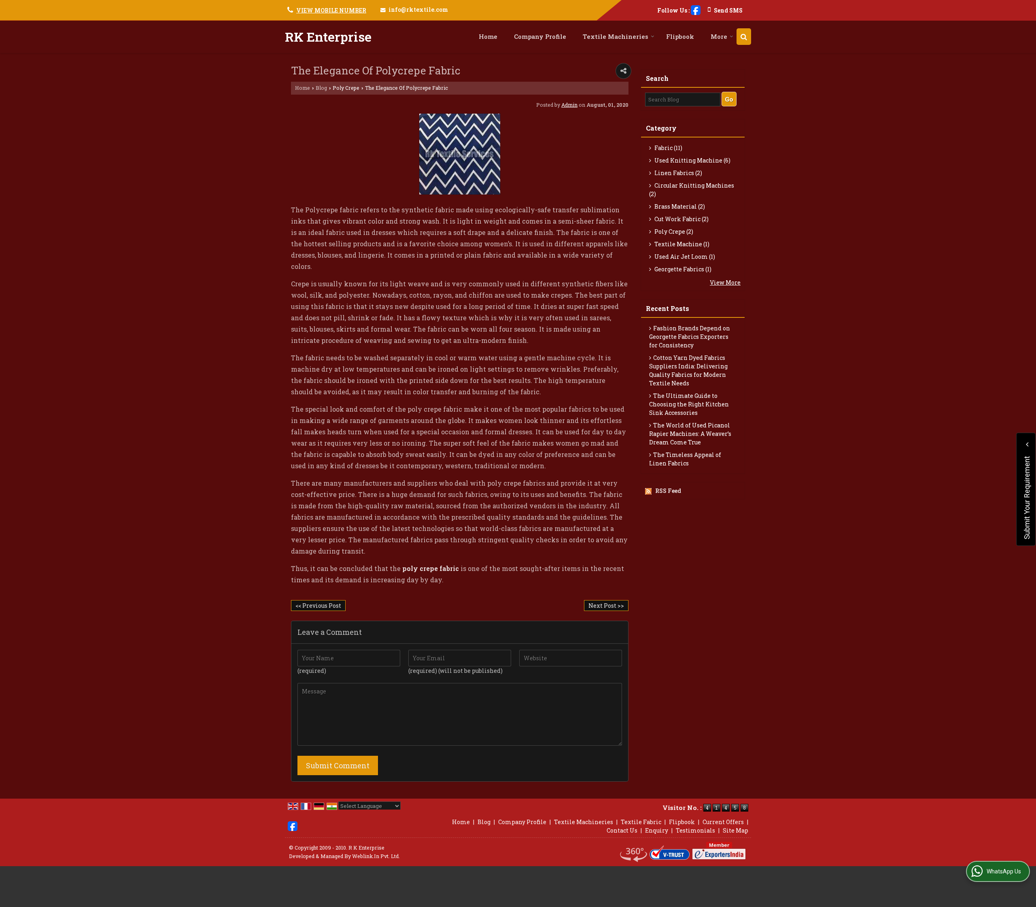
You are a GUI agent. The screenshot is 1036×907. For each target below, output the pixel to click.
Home (488, 36)
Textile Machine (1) (681, 244)
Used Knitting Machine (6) (691, 160)
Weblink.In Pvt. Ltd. (376, 856)
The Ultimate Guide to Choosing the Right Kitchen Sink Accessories (689, 404)
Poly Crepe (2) (673, 231)
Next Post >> (606, 605)
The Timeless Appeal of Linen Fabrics (685, 459)
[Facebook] (696, 9)
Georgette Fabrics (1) (682, 269)
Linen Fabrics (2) (677, 173)
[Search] (744, 36)
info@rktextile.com (418, 9)
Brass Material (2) (679, 206)
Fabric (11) (667, 148)
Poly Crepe (346, 88)
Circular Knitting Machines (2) (691, 190)
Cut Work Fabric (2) (681, 219)
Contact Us (622, 830)
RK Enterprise (328, 36)
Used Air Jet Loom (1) (684, 256)
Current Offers (723, 822)
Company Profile (540, 36)
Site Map (735, 830)
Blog (321, 88)
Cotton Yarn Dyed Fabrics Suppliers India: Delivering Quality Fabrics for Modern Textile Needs (688, 370)
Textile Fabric (641, 822)
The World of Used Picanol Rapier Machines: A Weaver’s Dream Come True (690, 433)
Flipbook (680, 36)
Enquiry (656, 830)
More (719, 36)
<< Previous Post (318, 605)
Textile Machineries (615, 36)
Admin (569, 104)
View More (725, 282)
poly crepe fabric (430, 568)
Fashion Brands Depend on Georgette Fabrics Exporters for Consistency (689, 336)
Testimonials (695, 830)
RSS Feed (668, 491)
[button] (331, 10)
